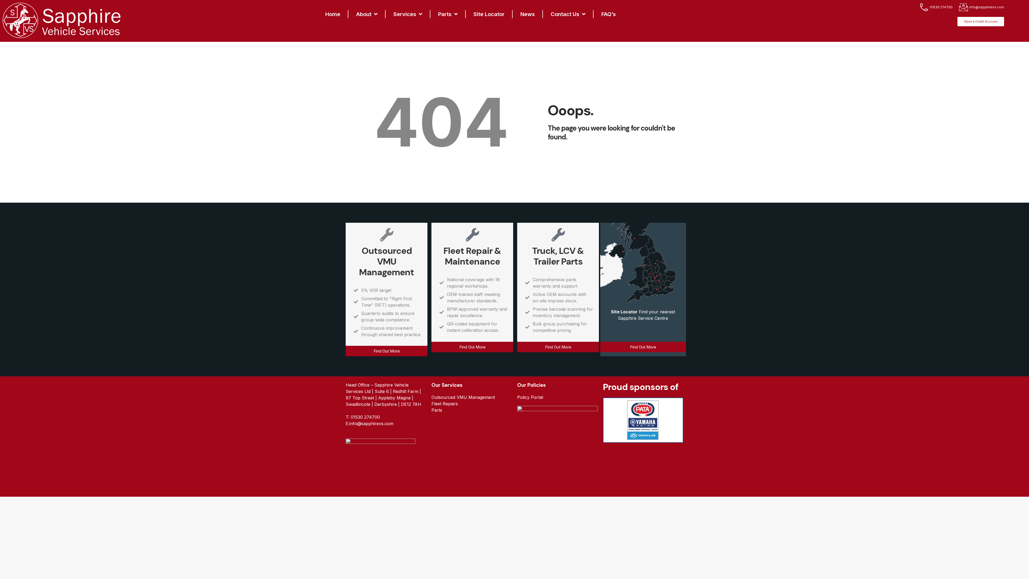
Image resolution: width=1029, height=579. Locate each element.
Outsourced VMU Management (386, 261)
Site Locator (489, 14)
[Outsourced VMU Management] (386, 235)
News (527, 14)
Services (404, 14)
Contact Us (565, 14)
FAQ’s (608, 14)
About (363, 14)
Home (332, 14)
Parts (445, 14)
